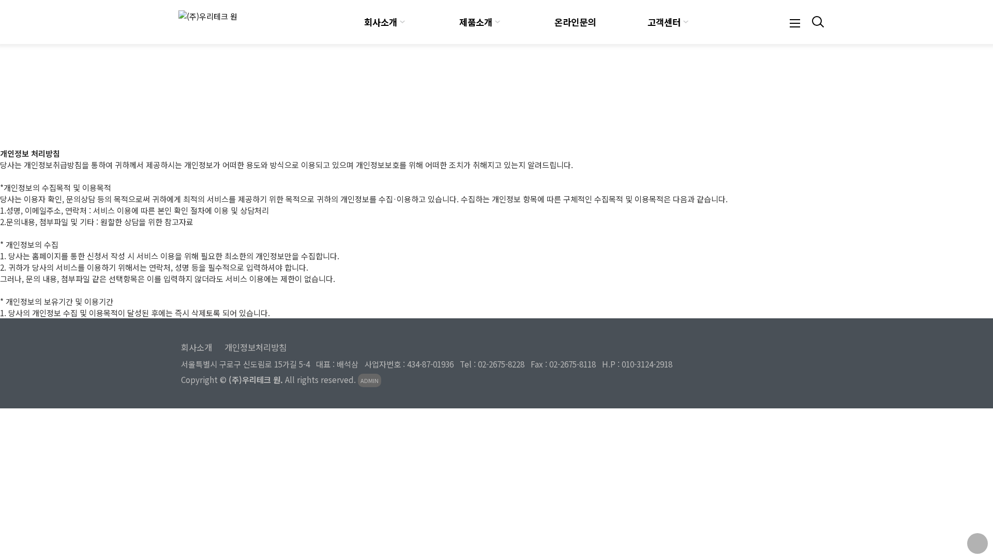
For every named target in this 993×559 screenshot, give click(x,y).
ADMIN (369, 380)
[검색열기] (817, 22)
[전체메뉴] (795, 22)
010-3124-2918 (647, 364)
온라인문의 (575, 22)
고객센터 (664, 22)
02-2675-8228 (501, 364)
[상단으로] (977, 543)
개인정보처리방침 (255, 347)
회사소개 (380, 22)
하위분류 (402, 22)
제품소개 (475, 22)
